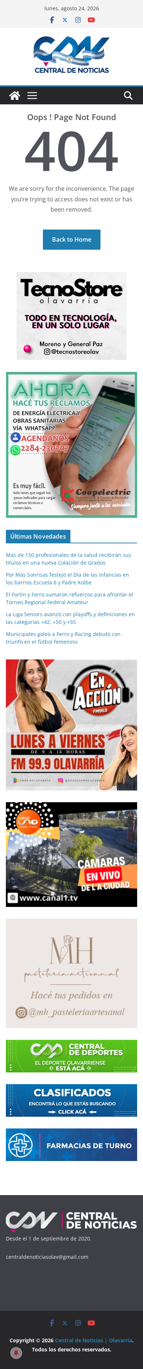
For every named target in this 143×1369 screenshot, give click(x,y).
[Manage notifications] (16, 1353)
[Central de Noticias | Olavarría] (14, 95)
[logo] (71, 1214)
